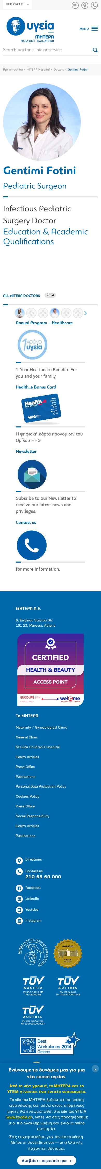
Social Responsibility (32, 816)
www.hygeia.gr (19, 1116)
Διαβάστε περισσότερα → (46, 1160)
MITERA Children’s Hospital (38, 747)
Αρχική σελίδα (13, 69)
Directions (33, 860)
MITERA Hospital (38, 69)
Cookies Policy (27, 797)
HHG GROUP (14, 4)
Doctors (59, 69)
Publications (25, 777)
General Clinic (27, 737)
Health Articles (27, 757)
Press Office (25, 767)
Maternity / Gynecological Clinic (41, 728)
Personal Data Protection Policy (41, 787)
